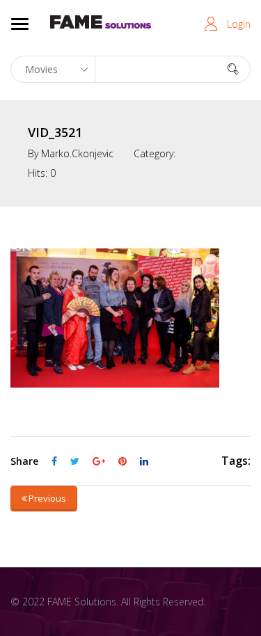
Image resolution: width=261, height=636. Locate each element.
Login (239, 24)
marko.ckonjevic (77, 153)
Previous (46, 498)
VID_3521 (55, 132)
